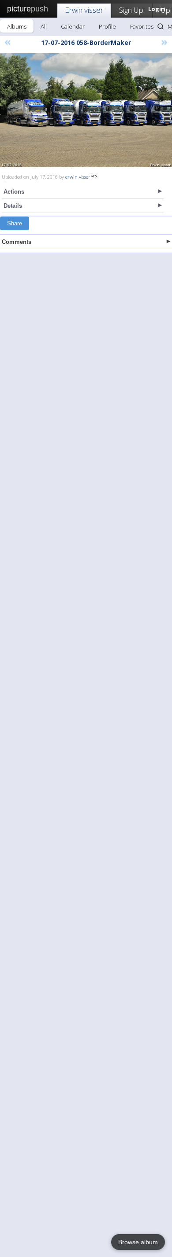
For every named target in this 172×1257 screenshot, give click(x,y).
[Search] (160, 26)
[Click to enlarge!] (86, 110)
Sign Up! (132, 10)
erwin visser (77, 176)
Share (14, 223)
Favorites (141, 26)
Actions (14, 191)
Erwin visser (84, 10)
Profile (107, 26)
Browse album (138, 1242)
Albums (16, 26)
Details (13, 205)
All (44, 26)
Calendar (73, 26)
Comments (16, 242)
